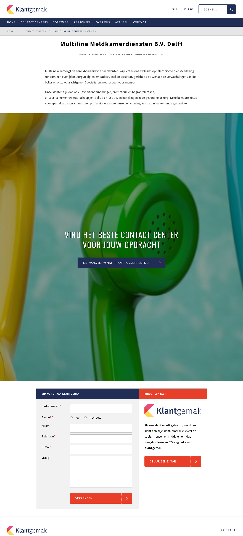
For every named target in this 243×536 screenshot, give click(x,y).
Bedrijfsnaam (51, 406)
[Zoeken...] (231, 9)
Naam (46, 426)
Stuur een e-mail (163, 461)
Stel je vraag (182, 9)
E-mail (47, 447)
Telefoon (48, 436)
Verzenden (83, 498)
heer (77, 417)
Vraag (46, 458)
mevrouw (94, 417)
